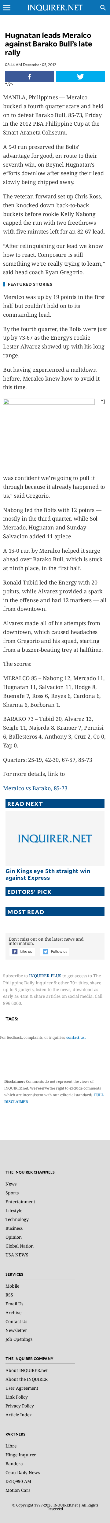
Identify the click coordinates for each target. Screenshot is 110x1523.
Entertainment (20, 1201)
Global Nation (20, 1246)
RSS (9, 1295)
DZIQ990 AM (18, 1481)
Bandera (14, 1463)
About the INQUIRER (27, 1379)
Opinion (14, 1237)
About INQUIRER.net (27, 1370)
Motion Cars (18, 1490)
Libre (11, 1446)
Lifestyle (14, 1210)
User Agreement (22, 1388)
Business (14, 1228)
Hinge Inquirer (21, 1455)
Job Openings (19, 1339)
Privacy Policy (20, 1406)
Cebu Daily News (23, 1472)
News (11, 1184)
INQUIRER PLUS (45, 976)
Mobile (12, 1286)
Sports (12, 1193)
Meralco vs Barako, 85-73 (35, 788)
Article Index (19, 1415)
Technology (17, 1219)
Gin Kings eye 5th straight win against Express (48, 874)
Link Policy (17, 1397)
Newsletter (16, 1330)
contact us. (76, 1037)
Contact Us (16, 1321)
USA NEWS (17, 1255)
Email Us (14, 1304)
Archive (13, 1312)
